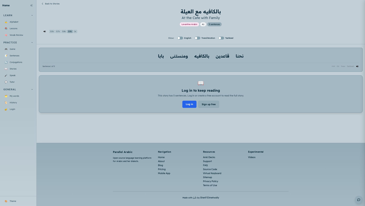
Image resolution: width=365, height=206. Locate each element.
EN (338, 66)
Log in (189, 104)
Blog (160, 165)
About (161, 161)
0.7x (58, 31)
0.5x (52, 31)
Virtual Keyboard (212, 173)
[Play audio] (357, 66)
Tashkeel (350, 66)
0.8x (64, 31)
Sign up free (209, 104)
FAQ (205, 165)
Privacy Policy (210, 181)
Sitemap (207, 177)
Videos (252, 157)
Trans (343, 66)
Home (161, 157)
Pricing (162, 169)
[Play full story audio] (44, 31)
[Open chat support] (359, 200)
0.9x (70, 31)
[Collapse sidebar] (31, 5)
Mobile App (164, 173)
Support (207, 161)
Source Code (210, 169)
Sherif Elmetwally (209, 197)
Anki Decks (209, 157)
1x (75, 31)
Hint (333, 66)
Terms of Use (210, 185)
